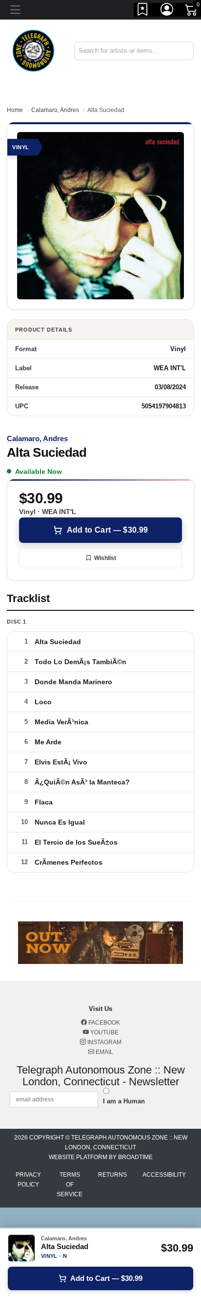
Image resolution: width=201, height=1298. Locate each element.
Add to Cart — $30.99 (107, 530)
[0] (191, 12)
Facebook (103, 1022)
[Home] (33, 50)
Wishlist (105, 558)
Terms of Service (69, 1184)
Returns (112, 1174)
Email (103, 1052)
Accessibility (164, 1174)
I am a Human (124, 1101)
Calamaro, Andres (55, 110)
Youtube (104, 1032)
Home (15, 110)
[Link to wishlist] (143, 11)
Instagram (103, 1042)
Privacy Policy (28, 1179)
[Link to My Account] (167, 11)
